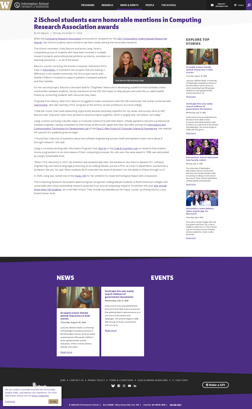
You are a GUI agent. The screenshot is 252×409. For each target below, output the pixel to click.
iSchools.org (39, 385)
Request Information (221, 5)
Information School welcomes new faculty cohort (202, 158)
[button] (238, 5)
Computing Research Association (63, 38)
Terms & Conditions (121, 380)
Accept (53, 401)
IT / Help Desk (180, 380)
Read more (191, 96)
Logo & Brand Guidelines (152, 380)
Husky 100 (80, 175)
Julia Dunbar (41, 105)
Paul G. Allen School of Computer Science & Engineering (126, 128)
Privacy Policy (96, 380)
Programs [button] (87, 5)
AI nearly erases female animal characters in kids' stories (199, 70)
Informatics (49, 69)
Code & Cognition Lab (126, 148)
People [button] (150, 5)
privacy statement (40, 395)
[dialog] (32, 396)
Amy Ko (102, 148)
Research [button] (107, 5)
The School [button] (168, 5)
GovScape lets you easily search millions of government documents (199, 106)
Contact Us (77, 380)
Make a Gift (216, 385)
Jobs (62, 380)
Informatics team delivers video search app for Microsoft (200, 211)
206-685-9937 (175, 404)
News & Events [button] (129, 5)
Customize (10, 401)
